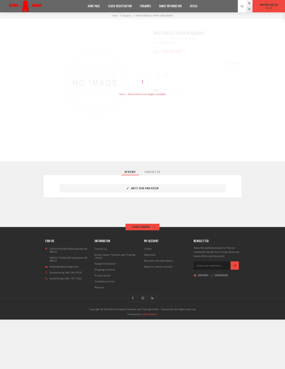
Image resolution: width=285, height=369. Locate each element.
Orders (148, 248)
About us (100, 287)
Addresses (150, 254)
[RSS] (152, 298)
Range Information (105, 263)
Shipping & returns (105, 269)
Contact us (101, 248)
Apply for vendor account (158, 266)
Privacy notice (103, 275)
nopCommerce (150, 314)
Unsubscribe (221, 275)
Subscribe (203, 275)
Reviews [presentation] (130, 172)
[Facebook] (133, 298)
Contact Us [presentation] (152, 172)
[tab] (130, 172)
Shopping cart (268, 6)
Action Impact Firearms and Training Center (115, 256)
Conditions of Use (105, 281)
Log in (252, 3)
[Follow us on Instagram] (142, 298)
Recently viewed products (158, 260)
